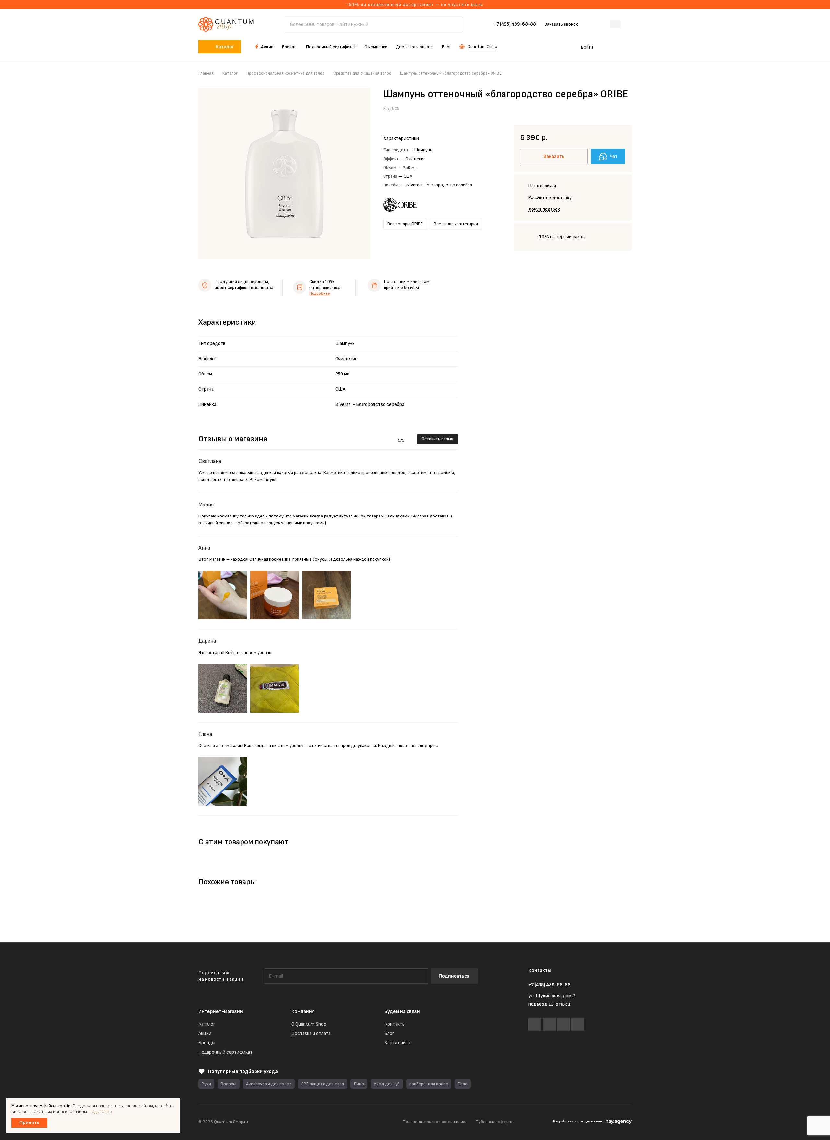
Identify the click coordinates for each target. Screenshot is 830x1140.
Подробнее (319, 293)
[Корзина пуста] (628, 46)
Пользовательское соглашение (434, 1121)
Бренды (206, 1043)
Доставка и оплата (311, 1033)
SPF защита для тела (322, 1084)
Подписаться (454, 976)
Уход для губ (387, 1084)
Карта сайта (397, 1043)
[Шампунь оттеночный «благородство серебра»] (284, 173)
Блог (389, 1033)
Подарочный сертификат (225, 1052)
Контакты (395, 1024)
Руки (206, 1084)
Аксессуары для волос (268, 1084)
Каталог (206, 1024)
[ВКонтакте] (534, 1024)
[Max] (563, 1024)
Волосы (228, 1084)
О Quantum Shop (308, 1024)
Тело (463, 1084)
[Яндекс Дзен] (577, 1024)
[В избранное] (611, 108)
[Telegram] (549, 1024)
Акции (204, 1033)
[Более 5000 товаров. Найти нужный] (454, 24)
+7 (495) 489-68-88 (515, 24)
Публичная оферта (494, 1121)
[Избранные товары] (609, 46)
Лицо (359, 1084)
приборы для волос (428, 1084)
